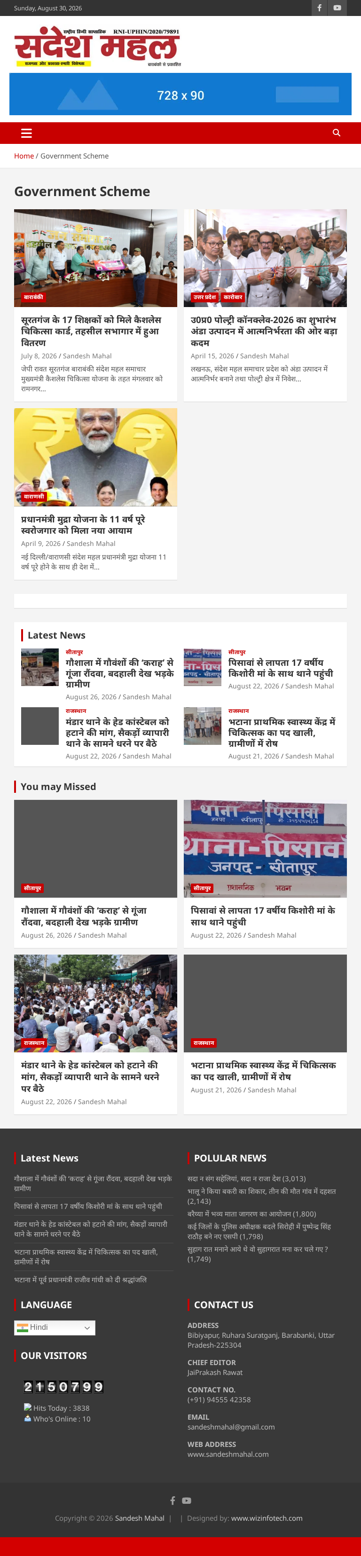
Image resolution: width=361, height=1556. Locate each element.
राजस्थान (76, 711)
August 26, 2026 (91, 696)
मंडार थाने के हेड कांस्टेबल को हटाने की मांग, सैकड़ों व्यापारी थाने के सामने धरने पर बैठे (117, 733)
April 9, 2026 (41, 543)
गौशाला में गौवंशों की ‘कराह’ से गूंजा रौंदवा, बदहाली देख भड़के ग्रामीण (120, 673)
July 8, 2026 (39, 355)
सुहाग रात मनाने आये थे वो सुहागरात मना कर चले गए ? (258, 1249)
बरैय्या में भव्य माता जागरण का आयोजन (239, 1213)
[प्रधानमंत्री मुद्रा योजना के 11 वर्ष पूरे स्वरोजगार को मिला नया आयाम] (96, 457)
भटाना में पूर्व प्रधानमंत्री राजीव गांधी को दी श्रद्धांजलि (80, 1279)
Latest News (57, 635)
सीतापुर (74, 652)
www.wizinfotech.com (267, 1518)
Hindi (38, 1327)
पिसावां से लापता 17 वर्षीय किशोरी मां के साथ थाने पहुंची (280, 667)
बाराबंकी (33, 297)
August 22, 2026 (253, 685)
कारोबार (233, 297)
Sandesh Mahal (87, 355)
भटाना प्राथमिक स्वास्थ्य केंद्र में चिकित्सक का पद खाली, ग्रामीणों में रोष (281, 733)
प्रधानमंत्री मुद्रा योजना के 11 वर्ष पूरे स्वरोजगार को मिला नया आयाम (83, 525)
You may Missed (58, 786)
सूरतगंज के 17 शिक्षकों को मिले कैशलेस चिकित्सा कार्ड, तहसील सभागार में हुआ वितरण (91, 331)
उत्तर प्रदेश (205, 297)
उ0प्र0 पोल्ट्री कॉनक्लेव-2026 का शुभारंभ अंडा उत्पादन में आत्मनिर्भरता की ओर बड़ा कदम (264, 331)
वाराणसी (34, 496)
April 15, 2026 (212, 355)
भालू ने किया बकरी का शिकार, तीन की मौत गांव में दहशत (262, 1191)
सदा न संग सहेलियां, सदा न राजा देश (234, 1178)
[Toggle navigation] (26, 133)
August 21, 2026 (253, 755)
